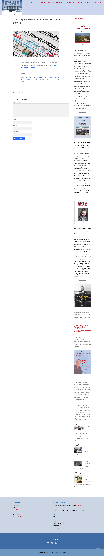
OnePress (56, 552)
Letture (23, 92)
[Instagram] (56, 543)
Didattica (15, 505)
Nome (15, 119)
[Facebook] (48, 543)
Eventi (14, 507)
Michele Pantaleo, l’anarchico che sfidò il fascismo (64, 505)
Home (31, 2)
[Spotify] (52, 543)
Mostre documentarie (18, 512)
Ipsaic (33, 25)
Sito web (15, 131)
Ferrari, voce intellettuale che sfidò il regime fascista (65, 510)
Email (15, 125)
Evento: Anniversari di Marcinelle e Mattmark (63, 508)
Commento (16, 102)
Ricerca (58, 2)
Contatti (98, 2)
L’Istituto (37, 2)
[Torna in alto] (98, 549)
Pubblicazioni (16, 514)
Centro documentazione (68, 2)
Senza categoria (16, 516)
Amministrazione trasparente (85, 2)
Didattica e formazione (47, 2)
